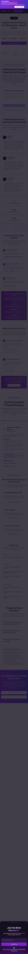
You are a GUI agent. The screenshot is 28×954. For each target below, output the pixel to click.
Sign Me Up (14, 944)
